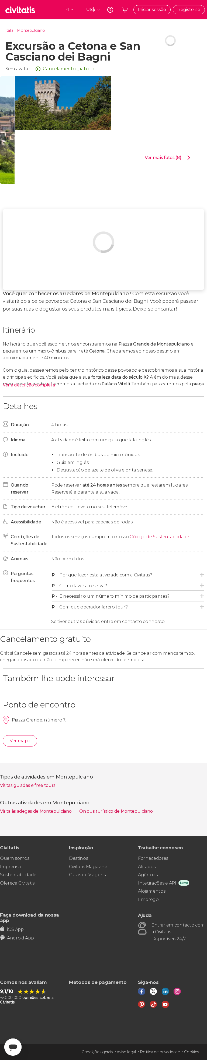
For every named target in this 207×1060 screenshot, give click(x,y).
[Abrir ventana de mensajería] (13, 1047)
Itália (9, 30)
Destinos (78, 858)
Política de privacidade (160, 1052)
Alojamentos (151, 891)
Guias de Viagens (87, 874)
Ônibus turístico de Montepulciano (116, 811)
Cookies (191, 1052)
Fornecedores (153, 858)
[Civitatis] (20, 9)
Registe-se (188, 9)
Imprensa (10, 866)
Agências (147, 874)
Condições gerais (97, 1052)
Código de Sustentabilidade (159, 536)
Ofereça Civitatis (17, 883)
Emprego (148, 899)
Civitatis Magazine (88, 866)
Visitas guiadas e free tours (28, 785)
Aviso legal (126, 1052)
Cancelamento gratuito (68, 68)
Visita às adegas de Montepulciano (36, 811)
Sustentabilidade (18, 874)
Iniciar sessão (152, 9)
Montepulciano (31, 30)
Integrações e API (157, 883)
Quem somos (14, 858)
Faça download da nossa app (29, 917)
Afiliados (147, 866)
